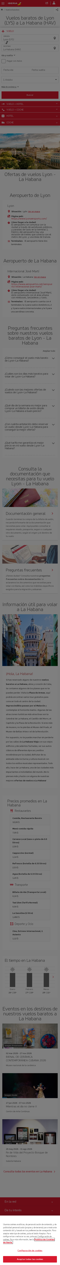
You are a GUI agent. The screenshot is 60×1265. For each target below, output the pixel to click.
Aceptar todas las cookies (30, 1259)
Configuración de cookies (30, 1250)
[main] (30, 1240)
